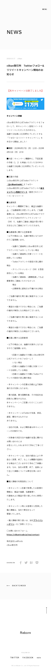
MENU (44, 9)
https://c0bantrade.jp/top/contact (23, 534)
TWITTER (14, 658)
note (39, 658)
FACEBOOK (28, 658)
